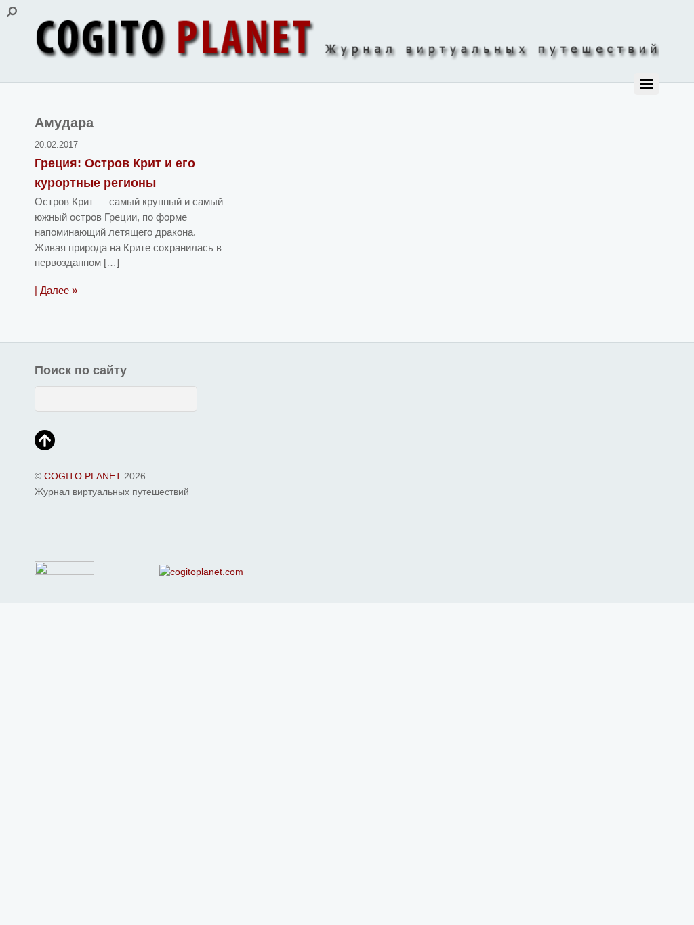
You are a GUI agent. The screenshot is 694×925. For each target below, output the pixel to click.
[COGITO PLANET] (347, 56)
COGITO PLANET (82, 476)
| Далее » (56, 290)
